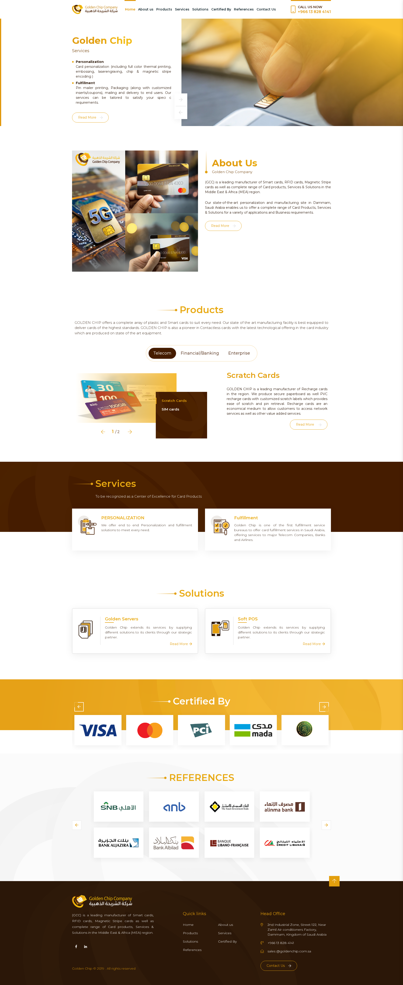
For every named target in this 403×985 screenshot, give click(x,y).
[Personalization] (87, 525)
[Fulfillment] (220, 525)
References (244, 9)
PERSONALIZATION (122, 518)
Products (164, 9)
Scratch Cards (174, 400)
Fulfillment (246, 518)
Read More (87, 90)
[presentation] (181, 99)
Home (130, 9)
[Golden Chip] (95, 9)
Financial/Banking (200, 353)
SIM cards (170, 409)
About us (145, 9)
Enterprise (239, 353)
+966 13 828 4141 (314, 12)
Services (182, 9)
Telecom (162, 353)
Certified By (221, 9)
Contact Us (266, 9)
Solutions (200, 9)
